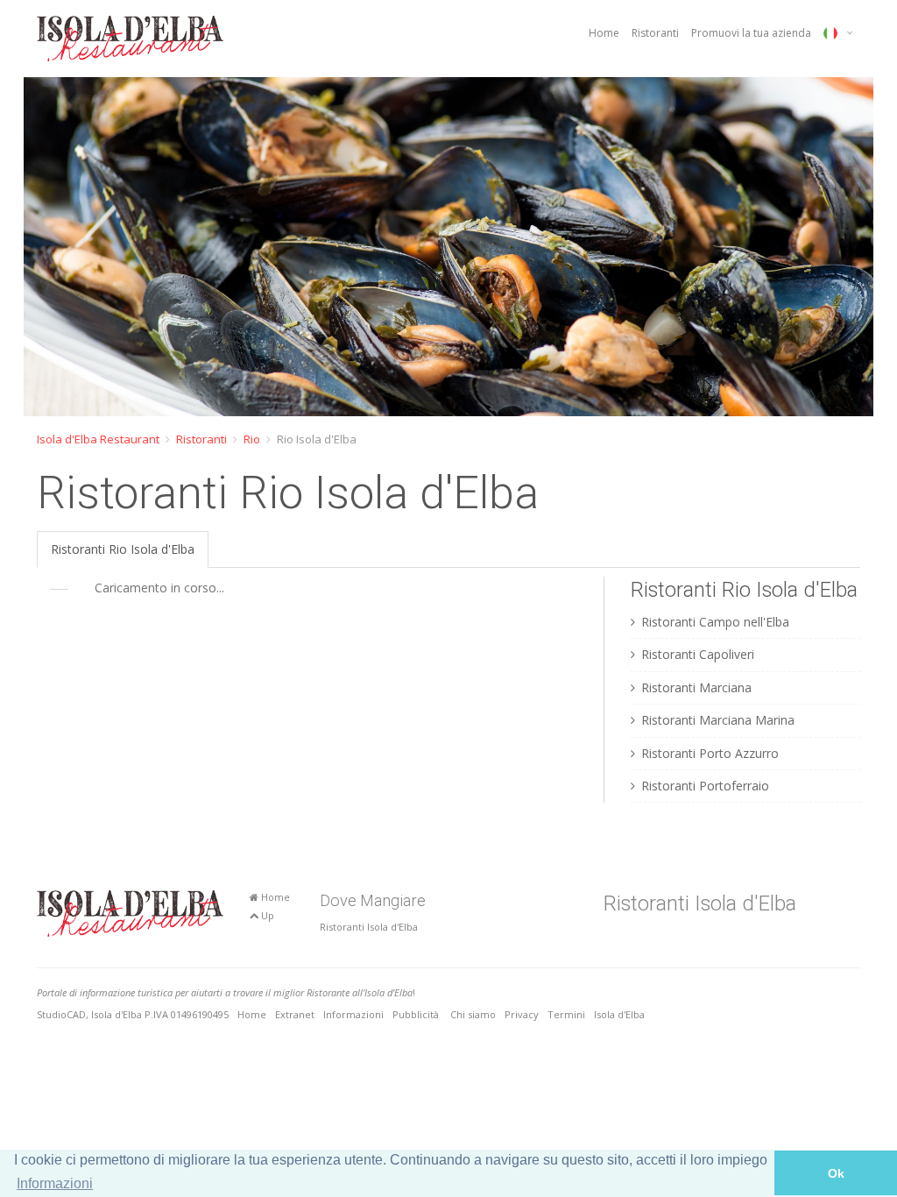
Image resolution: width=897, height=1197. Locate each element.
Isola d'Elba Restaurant (98, 439)
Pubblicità (416, 1014)
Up (266, 915)
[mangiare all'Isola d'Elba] (130, 38)
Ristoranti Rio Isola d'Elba (122, 549)
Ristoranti (655, 32)
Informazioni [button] (55, 1183)
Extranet (294, 1014)
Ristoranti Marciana (696, 687)
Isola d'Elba (619, 1014)
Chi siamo (473, 1014)
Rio (252, 439)
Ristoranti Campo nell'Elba (715, 621)
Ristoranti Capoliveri (697, 654)
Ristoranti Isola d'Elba (369, 926)
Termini (566, 1014)
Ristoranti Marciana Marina (718, 720)
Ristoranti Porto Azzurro (710, 753)
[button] (39, 247)
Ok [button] (836, 1173)
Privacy (522, 1014)
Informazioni (353, 1014)
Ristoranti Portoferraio (705, 785)
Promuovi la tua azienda (751, 32)
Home (604, 32)
